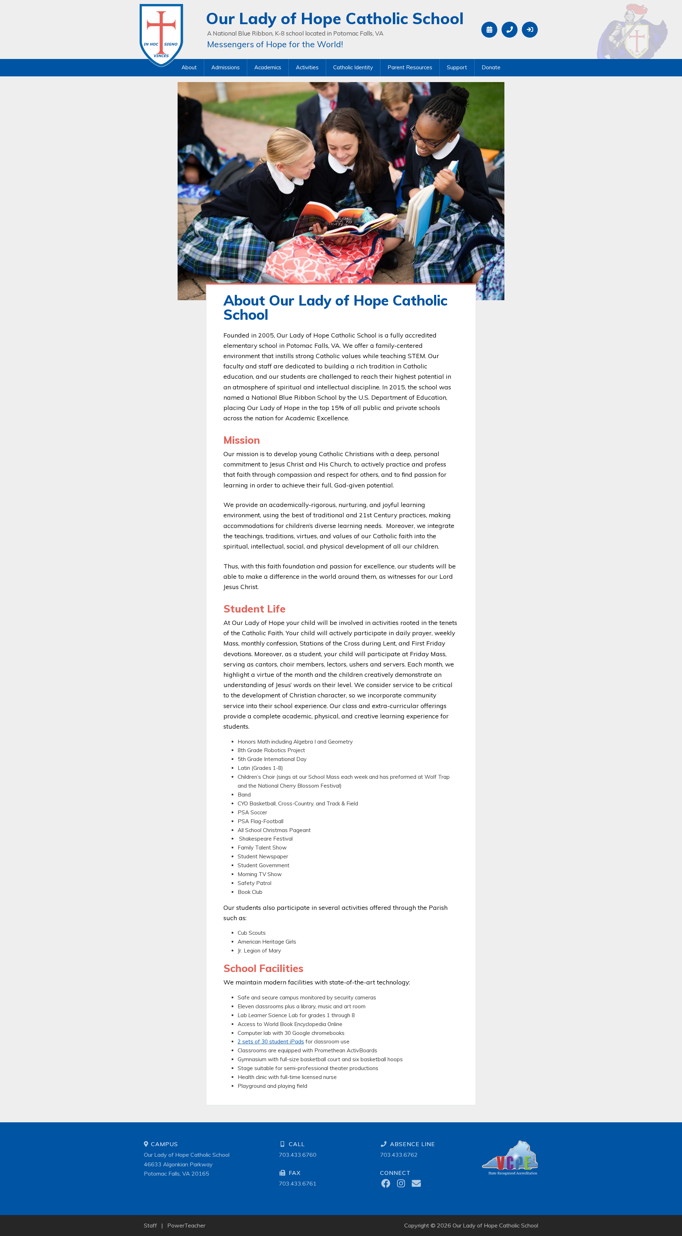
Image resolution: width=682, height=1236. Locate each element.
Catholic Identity (353, 67)
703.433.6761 (297, 1183)
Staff (150, 1225)
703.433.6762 (399, 1154)
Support (457, 67)
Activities (307, 67)
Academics (267, 67)
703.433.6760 (297, 1154)
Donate (491, 67)
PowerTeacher (186, 1225)
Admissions (225, 67)
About (189, 67)
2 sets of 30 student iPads (271, 1041)
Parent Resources (410, 67)
